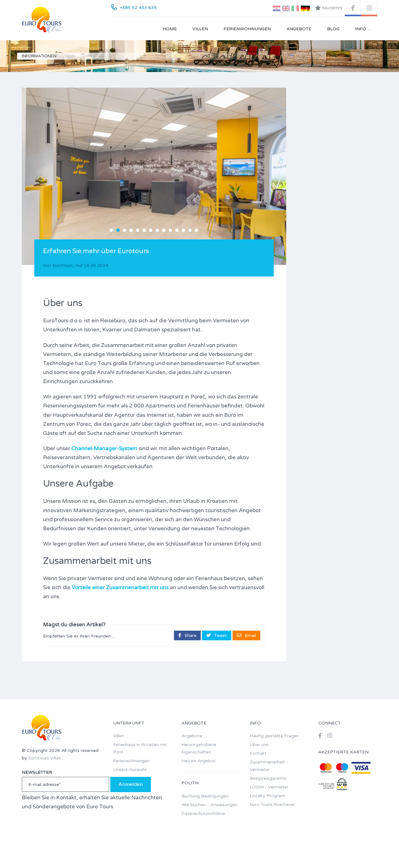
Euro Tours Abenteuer (272, 804)
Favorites (332, 8)
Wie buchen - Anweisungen (209, 804)
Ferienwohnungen (247, 28)
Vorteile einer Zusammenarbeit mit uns (120, 587)
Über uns (259, 744)
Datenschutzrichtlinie (203, 813)
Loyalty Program (267, 795)
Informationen (39, 56)
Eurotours (62, 265)
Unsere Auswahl (129, 769)
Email (249, 635)
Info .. (362, 28)
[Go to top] (382, 825)
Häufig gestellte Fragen (274, 736)
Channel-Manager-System (104, 448)
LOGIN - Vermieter (269, 787)
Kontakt (258, 753)
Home (169, 28)
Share (189, 635)
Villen (200, 28)
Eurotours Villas (44, 758)
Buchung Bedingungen (204, 796)
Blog (333, 28)
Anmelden (130, 784)
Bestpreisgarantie (268, 778)
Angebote (298, 28)
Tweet (220, 635)
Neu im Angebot (198, 760)
